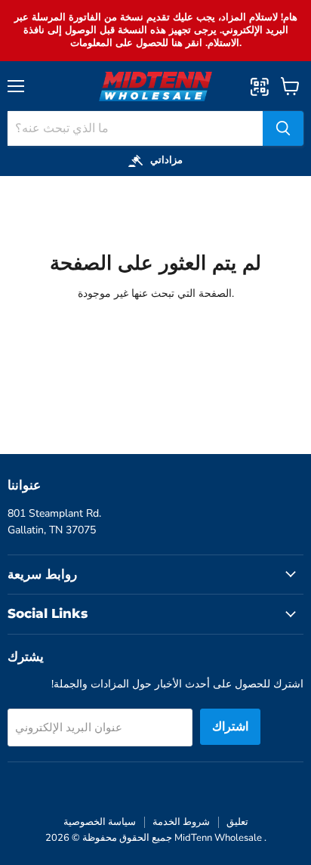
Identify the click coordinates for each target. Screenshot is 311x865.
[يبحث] (283, 128)
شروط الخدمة (181, 822)
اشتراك (230, 726)
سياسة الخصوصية (99, 822)
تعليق (237, 822)
